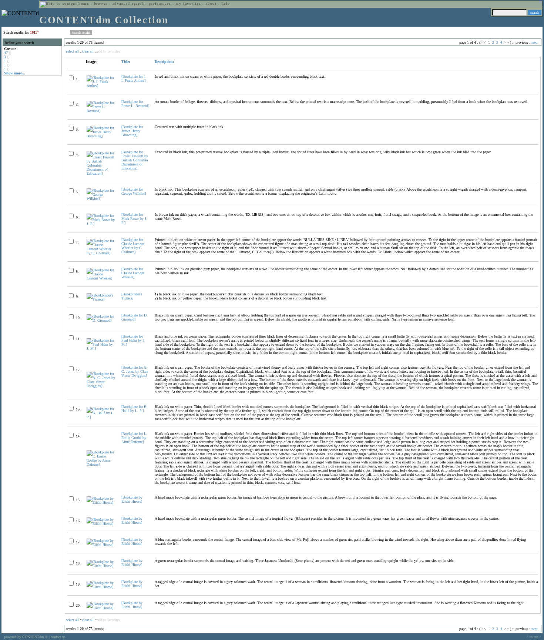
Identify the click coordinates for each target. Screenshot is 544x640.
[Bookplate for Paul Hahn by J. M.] (133, 340)
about (211, 3)
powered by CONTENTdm (26, 637)
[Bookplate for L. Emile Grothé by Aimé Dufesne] (134, 438)
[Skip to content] (58, 3)
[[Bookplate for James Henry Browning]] (101, 136)
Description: (164, 62)
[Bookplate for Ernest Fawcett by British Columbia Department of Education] (134, 160)
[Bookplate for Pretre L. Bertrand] (135, 104)
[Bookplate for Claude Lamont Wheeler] (132, 273)
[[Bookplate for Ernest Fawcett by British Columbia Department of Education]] (101, 173)
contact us (58, 637)
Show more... (14, 73)
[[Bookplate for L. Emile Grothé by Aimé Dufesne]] (101, 464)
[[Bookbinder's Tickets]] (101, 299)
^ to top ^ (534, 637)
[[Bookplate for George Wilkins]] (101, 199)
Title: (125, 62)
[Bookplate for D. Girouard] (134, 317)
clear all (88, 51)
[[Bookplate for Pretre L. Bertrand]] (101, 111)
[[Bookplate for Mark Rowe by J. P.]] (101, 224)
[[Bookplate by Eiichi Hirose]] (101, 502)
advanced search (128, 3)
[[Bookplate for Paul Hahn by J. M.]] (101, 348)
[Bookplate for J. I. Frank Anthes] (134, 78)
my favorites (188, 3)
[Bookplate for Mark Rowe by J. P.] (134, 218)
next (534, 42)
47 (6, 53)
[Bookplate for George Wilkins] (133, 191)
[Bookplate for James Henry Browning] (132, 131)
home (83, 3)
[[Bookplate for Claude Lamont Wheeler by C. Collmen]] (101, 253)
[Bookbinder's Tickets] (131, 296)
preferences (160, 3)
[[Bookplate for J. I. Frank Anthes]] (101, 86)
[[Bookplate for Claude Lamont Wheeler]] (101, 278)
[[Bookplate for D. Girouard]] (101, 320)
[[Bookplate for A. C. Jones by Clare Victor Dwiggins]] (101, 386)
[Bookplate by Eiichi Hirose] (131, 499)
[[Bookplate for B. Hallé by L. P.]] (101, 417)
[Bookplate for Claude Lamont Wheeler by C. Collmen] (132, 246)
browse (101, 3)
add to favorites (108, 51)
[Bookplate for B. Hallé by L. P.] (134, 409)
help (226, 3)
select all (72, 51)
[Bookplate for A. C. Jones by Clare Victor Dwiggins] (134, 371)
